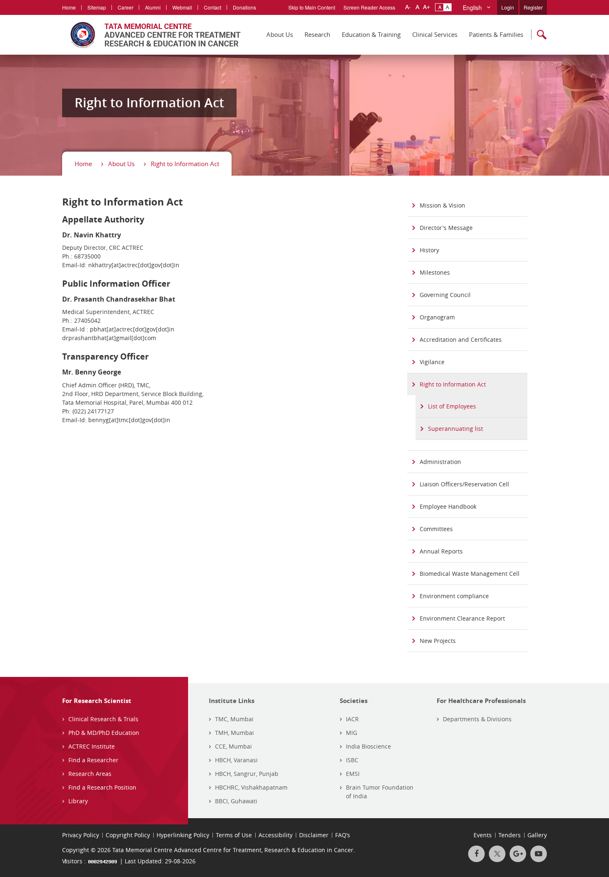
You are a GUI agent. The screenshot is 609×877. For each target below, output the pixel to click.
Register (533, 7)
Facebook (476, 854)
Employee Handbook (448, 506)
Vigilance (432, 362)
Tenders (509, 835)
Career (125, 7)
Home (69, 7)
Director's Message (446, 228)
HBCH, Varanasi (236, 760)
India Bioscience (368, 746)
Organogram (437, 317)
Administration (440, 462)
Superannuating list (455, 428)
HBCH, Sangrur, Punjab (246, 774)
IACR (352, 719)
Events (483, 835)
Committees (436, 529)
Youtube (538, 854)
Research (317, 34)
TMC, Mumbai (234, 719)
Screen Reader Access (369, 7)
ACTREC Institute (91, 746)
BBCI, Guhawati (236, 801)
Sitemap (96, 7)
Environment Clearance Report (462, 618)
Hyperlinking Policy (183, 835)
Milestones (435, 272)
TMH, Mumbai (234, 733)
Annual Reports (441, 551)
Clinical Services (434, 34)
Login (507, 7)
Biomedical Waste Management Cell (470, 573)
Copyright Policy (128, 835)
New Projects (438, 641)
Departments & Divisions (477, 719)
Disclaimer (314, 835)
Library (78, 801)
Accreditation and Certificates (461, 339)
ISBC (352, 760)
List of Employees (452, 406)
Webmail (182, 7)
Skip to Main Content (311, 7)
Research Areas (89, 774)
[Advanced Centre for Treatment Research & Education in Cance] (151, 34)
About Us (279, 34)
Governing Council (445, 295)
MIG (351, 733)
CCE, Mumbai (233, 746)
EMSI (353, 774)
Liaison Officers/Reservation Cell (464, 484)
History (429, 250)
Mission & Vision (442, 205)
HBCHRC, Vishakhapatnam (251, 787)
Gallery (537, 835)
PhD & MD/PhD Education (103, 733)
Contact (212, 7)
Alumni (153, 7)
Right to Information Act (185, 163)
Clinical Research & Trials (103, 719)
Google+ (518, 854)
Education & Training (371, 34)
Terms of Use (234, 835)
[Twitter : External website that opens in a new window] (497, 854)
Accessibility (275, 835)
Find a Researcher (93, 760)
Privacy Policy (80, 835)
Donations (244, 7)
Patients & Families (496, 34)
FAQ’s (342, 835)
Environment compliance (454, 596)
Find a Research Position (102, 787)
